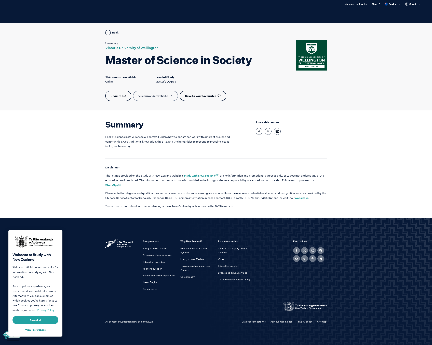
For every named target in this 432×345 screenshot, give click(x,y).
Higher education (152, 268)
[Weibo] (304, 258)
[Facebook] (296, 250)
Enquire (116, 96)
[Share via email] (277, 131)
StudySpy (113, 185)
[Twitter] (304, 250)
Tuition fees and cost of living (234, 279)
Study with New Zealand (200, 175)
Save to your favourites (200, 96)
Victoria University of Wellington (131, 48)
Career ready (187, 276)
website (301, 198)
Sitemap (322, 321)
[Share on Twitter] (268, 131)
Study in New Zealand (155, 248)
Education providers (154, 261)
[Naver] (320, 258)
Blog (374, 4)
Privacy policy (305, 321)
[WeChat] (312, 258)
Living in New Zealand (192, 259)
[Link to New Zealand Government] (305, 306)
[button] (312, 258)
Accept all (35, 319)
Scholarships (150, 289)
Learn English (150, 282)
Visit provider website (153, 96)
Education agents (227, 266)
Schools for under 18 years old (159, 275)
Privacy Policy (46, 310)
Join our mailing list (356, 4)
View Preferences (35, 329)
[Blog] (320, 250)
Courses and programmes (157, 255)
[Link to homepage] (122, 244)
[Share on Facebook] (259, 131)
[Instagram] (312, 250)
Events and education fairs (232, 272)
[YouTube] (296, 258)
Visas (221, 259)
